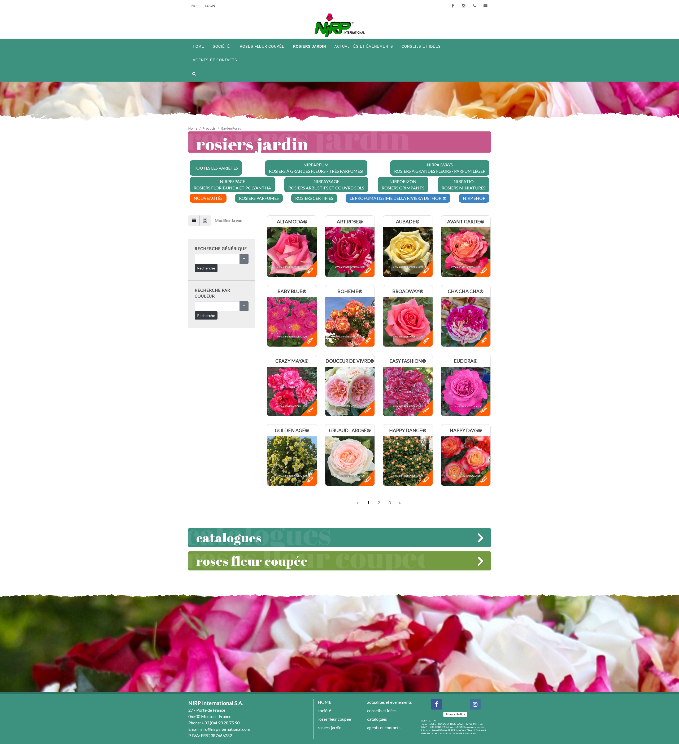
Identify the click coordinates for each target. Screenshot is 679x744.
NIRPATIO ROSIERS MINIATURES (463, 184)
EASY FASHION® (407, 361)
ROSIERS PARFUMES (259, 198)
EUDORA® (465, 361)
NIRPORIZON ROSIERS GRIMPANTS (403, 184)
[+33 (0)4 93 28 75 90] (474, 6)
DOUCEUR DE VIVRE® (349, 361)
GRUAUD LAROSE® (350, 430)
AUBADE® (407, 221)
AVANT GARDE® (465, 221)
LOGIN (210, 6)
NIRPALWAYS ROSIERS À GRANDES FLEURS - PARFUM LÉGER (439, 168)
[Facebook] (452, 6)
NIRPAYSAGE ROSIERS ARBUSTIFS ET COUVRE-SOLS (326, 184)
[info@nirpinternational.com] (485, 6)
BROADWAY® (407, 291)
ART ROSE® (350, 221)
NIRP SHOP (474, 198)
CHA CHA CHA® (466, 291)
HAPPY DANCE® (407, 430)
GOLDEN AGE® (292, 430)
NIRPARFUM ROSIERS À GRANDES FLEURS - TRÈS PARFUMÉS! (316, 168)
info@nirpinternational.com (225, 729)
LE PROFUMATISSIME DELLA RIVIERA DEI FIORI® (398, 198)
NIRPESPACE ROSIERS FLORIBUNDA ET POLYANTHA (232, 184)
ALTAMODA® (292, 221)
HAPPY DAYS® (466, 430)
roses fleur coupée (252, 560)
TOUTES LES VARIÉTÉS (216, 167)
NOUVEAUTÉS (208, 198)
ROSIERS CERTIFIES (314, 198)
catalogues (229, 537)
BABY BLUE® (291, 291)
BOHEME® (349, 291)
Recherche (206, 268)
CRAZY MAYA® (291, 361)
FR (193, 6)
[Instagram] (463, 6)
